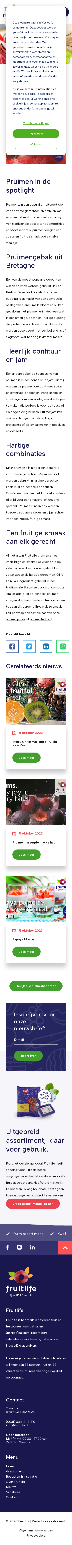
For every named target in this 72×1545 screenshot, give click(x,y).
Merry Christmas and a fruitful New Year (35, 743)
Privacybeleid (36, 1535)
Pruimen (11, 204)
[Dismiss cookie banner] (58, 15)
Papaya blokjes (23, 939)
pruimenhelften (40, 619)
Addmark (59, 1521)
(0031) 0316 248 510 (20, 1422)
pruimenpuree (15, 619)
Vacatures (13, 1492)
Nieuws (11, 1487)
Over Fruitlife (15, 1482)
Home (10, 1466)
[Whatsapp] (62, 646)
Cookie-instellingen (36, 123)
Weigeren (36, 144)
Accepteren (36, 133)
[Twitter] (29, 646)
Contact (12, 1497)
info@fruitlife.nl (17, 1425)
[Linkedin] (46, 646)
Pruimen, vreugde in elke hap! (34, 842)
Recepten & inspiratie (21, 1476)
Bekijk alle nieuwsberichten (36, 986)
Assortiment (15, 1471)
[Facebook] (12, 646)
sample (36, 613)
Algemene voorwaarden (36, 1530)
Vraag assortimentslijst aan (32, 1204)
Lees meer (26, 758)
